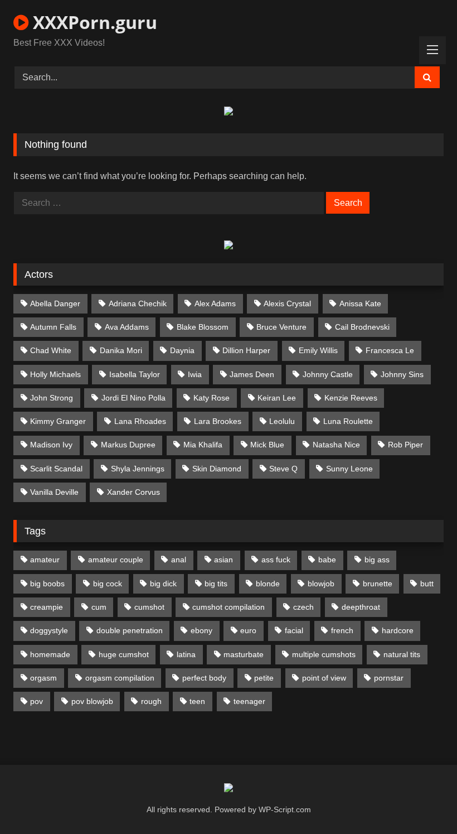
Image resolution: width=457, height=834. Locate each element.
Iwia (195, 374)
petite (264, 677)
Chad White (50, 350)
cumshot (149, 606)
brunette (377, 583)
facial (294, 630)
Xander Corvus (133, 492)
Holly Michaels (55, 374)
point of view (324, 677)
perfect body (204, 677)
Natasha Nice (336, 444)
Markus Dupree (128, 444)
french (342, 630)
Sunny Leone (349, 468)
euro (248, 630)
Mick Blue (267, 444)
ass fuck (275, 559)
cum (98, 606)
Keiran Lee (276, 397)
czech (303, 606)
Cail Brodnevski (362, 326)
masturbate (243, 654)
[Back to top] (422, 801)
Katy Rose (211, 397)
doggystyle (49, 630)
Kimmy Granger (58, 421)
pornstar (388, 677)
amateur (45, 559)
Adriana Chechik (138, 303)
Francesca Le (390, 350)
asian (223, 559)
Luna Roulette (348, 421)
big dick (163, 583)
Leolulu (282, 421)
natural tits (401, 654)
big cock (107, 583)
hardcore (398, 630)
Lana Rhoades (140, 421)
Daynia (182, 350)
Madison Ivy (51, 444)
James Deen (252, 374)
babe (327, 559)
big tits (216, 583)
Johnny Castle (328, 374)
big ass (377, 559)
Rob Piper (405, 444)
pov (36, 701)
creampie (46, 606)
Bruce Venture (281, 326)
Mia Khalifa (202, 444)
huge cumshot (124, 654)
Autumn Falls (53, 326)
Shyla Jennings (137, 468)
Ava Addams (127, 326)
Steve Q (283, 468)
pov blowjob (92, 701)
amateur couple (115, 559)
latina (186, 654)
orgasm (43, 677)
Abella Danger (55, 303)
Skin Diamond (216, 468)
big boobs (47, 583)
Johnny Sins (402, 374)
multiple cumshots (324, 654)
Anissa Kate (360, 303)
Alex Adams (215, 303)
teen (197, 701)
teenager (249, 701)
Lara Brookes (217, 421)
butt (427, 583)
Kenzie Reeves (350, 397)
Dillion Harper (246, 350)
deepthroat (361, 606)
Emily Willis (318, 350)
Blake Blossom (203, 326)
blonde (268, 583)
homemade (50, 654)
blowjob (321, 583)
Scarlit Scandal (56, 468)
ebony (201, 630)
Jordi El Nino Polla (133, 397)
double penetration (129, 630)
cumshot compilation (228, 606)
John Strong (51, 397)
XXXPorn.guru (92, 22)
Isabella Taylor (134, 374)
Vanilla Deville (54, 492)
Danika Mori (121, 350)
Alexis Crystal (287, 303)
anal (178, 559)
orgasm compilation (119, 677)
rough (151, 701)
